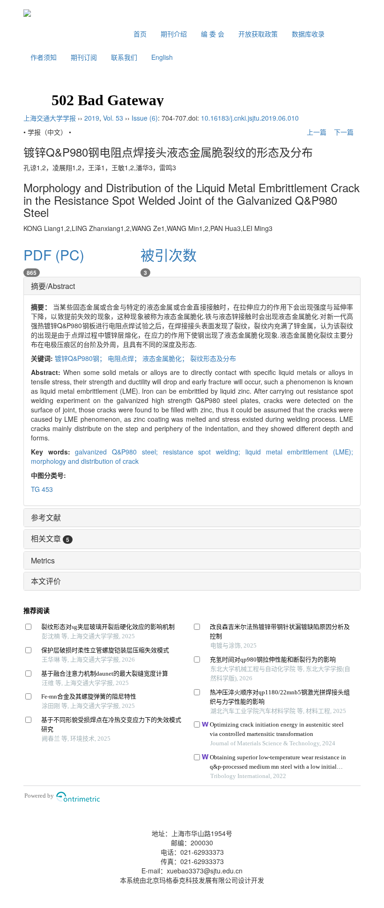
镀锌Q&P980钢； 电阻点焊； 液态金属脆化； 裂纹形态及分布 (145, 358)
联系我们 (124, 57)
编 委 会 (212, 33)
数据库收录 (308, 33)
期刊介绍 (174, 33)
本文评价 (46, 581)
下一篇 (344, 132)
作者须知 (43, 57)
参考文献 (46, 517)
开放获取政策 (258, 33)
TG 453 (42, 489)
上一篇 (315, 132)
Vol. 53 (113, 118)
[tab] (192, 286)
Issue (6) (145, 118)
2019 (91, 118)
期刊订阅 (84, 57)
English (162, 57)
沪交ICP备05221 (192, 824)
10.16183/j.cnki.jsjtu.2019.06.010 (250, 118)
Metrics (43, 560)
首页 (140, 33)
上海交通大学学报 (49, 118)
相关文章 (50, 538)
